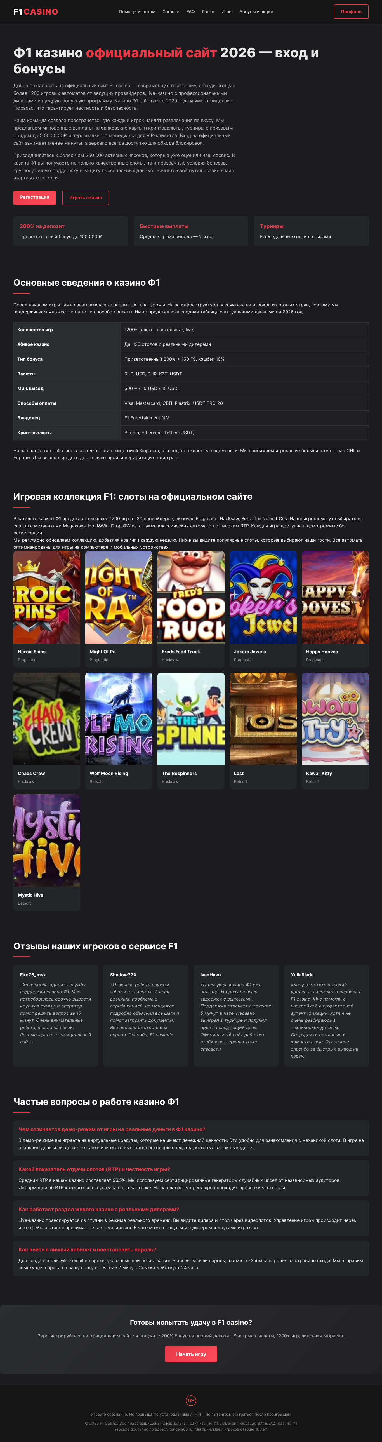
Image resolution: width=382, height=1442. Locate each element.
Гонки (208, 11)
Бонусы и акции (256, 11)
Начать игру (191, 1354)
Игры (226, 11)
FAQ (191, 11)
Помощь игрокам (137, 11)
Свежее (170, 11)
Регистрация (34, 197)
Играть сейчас (85, 197)
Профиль (351, 11)
